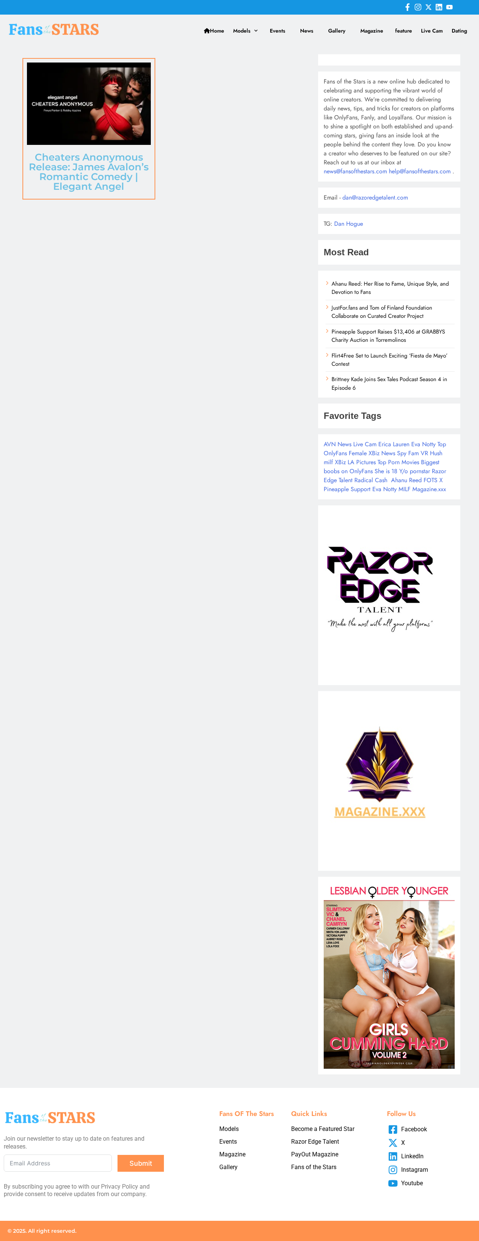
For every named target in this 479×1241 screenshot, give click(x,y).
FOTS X (433, 480)
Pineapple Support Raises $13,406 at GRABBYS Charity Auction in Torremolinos (388, 336)
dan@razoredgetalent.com (375, 197)
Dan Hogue (348, 223)
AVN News (337, 444)
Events (277, 30)
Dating (459, 30)
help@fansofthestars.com (420, 171)
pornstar (420, 471)
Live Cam (432, 30)
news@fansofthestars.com (355, 171)
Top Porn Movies (398, 462)
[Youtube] (449, 7)
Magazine (371, 30)
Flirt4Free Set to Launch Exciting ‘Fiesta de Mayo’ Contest (390, 360)
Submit (140, 1163)
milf (328, 462)
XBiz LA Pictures (355, 462)
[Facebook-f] (407, 7)
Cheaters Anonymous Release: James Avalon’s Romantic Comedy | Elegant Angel (89, 171)
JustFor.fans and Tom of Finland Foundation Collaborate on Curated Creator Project (382, 312)
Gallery (336, 30)
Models (241, 30)
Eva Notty (423, 444)
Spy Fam (408, 453)
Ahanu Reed (406, 480)
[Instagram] (418, 7)
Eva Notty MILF (391, 489)
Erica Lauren (393, 444)
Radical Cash (370, 480)
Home (217, 30)
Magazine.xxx (429, 489)
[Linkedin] (439, 7)
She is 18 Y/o (391, 471)
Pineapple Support (347, 489)
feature (403, 30)
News (306, 30)
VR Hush (431, 453)
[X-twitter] (428, 7)
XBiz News (382, 453)
